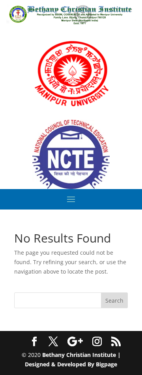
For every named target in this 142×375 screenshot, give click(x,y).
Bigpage (106, 364)
